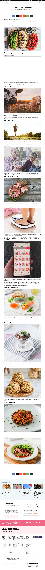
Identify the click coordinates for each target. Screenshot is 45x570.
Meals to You (23, 548)
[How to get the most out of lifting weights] (17, 486)
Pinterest (14, 546)
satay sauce (26, 465)
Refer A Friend (31, 0)
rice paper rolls (27, 318)
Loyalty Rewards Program (4, 546)
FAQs (42, 0)
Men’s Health (23, 547)
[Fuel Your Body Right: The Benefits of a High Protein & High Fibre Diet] (6, 486)
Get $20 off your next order (28, 548)
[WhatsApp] (27, 16)
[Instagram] (30, 522)
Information (10, 536)
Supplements (23, 543)
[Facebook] (13, 16)
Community (14, 536)
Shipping (10, 548)
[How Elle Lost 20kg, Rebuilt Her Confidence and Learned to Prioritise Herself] (27, 486)
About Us (35, 0)
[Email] (31, 16)
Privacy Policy (10, 559)
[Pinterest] (20, 16)
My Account (27, 536)
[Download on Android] (35, 563)
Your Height (26, 504)
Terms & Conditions (14, 559)
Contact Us (38, 0)
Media (4, 539)
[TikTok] (39, 522)
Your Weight (35, 504)
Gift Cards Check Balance (28, 552)
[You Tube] (36, 522)
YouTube (14, 547)
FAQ (9, 537)
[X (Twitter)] (17, 16)
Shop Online (22, 536)
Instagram (15, 545)
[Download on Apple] (30, 563)
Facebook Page (15, 539)
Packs (22, 546)
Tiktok (14, 548)
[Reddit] (24, 16)
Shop (22, 537)
